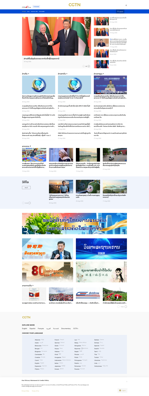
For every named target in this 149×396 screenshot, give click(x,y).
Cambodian (39, 354)
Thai (97, 354)
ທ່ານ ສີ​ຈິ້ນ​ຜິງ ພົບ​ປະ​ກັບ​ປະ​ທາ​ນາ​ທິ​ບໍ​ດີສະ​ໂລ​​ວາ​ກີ (118, 50)
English (24, 328)
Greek (59, 345)
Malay (80, 343)
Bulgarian (41, 351)
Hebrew (59, 351)
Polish (78, 357)
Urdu (97, 363)
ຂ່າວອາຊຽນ (98, 74)
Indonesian (63, 360)
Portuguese (80, 360)
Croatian (40, 357)
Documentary (66, 328)
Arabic (39, 343)
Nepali (78, 351)
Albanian (39, 340)
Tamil (97, 351)
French (59, 340)
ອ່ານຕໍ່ (26, 188)
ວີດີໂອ (25, 182)
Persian (79, 354)
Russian (79, 369)
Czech (39, 360)
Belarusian (41, 345)
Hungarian (60, 357)
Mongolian (80, 345)
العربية (48, 328)
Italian (59, 363)
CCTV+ (75, 328)
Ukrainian (100, 360)
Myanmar (81, 348)
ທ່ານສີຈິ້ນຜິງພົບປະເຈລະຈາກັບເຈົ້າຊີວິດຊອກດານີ (118, 18)
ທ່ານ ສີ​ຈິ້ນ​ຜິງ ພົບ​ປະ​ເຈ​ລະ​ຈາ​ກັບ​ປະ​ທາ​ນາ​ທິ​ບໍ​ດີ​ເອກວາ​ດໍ (118, 29)
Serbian (99, 340)
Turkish (98, 357)
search (121, 11)
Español (32, 328)
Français (41, 328)
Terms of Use (35, 391)
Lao (77, 340)
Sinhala (98, 343)
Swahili (99, 348)
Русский (56, 328)
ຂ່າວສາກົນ (62, 74)
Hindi (58, 354)
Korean (59, 369)
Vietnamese (101, 366)
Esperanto (41, 366)
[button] (83, 66)
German (59, 343)
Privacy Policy (25, 391)
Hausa (59, 348)
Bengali (38, 348)
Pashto (78, 363)
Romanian (80, 366)
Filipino (39, 369)
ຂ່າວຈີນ (25, 74)
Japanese (60, 366)
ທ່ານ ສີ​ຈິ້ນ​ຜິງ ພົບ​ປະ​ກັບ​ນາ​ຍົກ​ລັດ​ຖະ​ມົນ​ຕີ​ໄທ (118, 61)
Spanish (99, 345)
